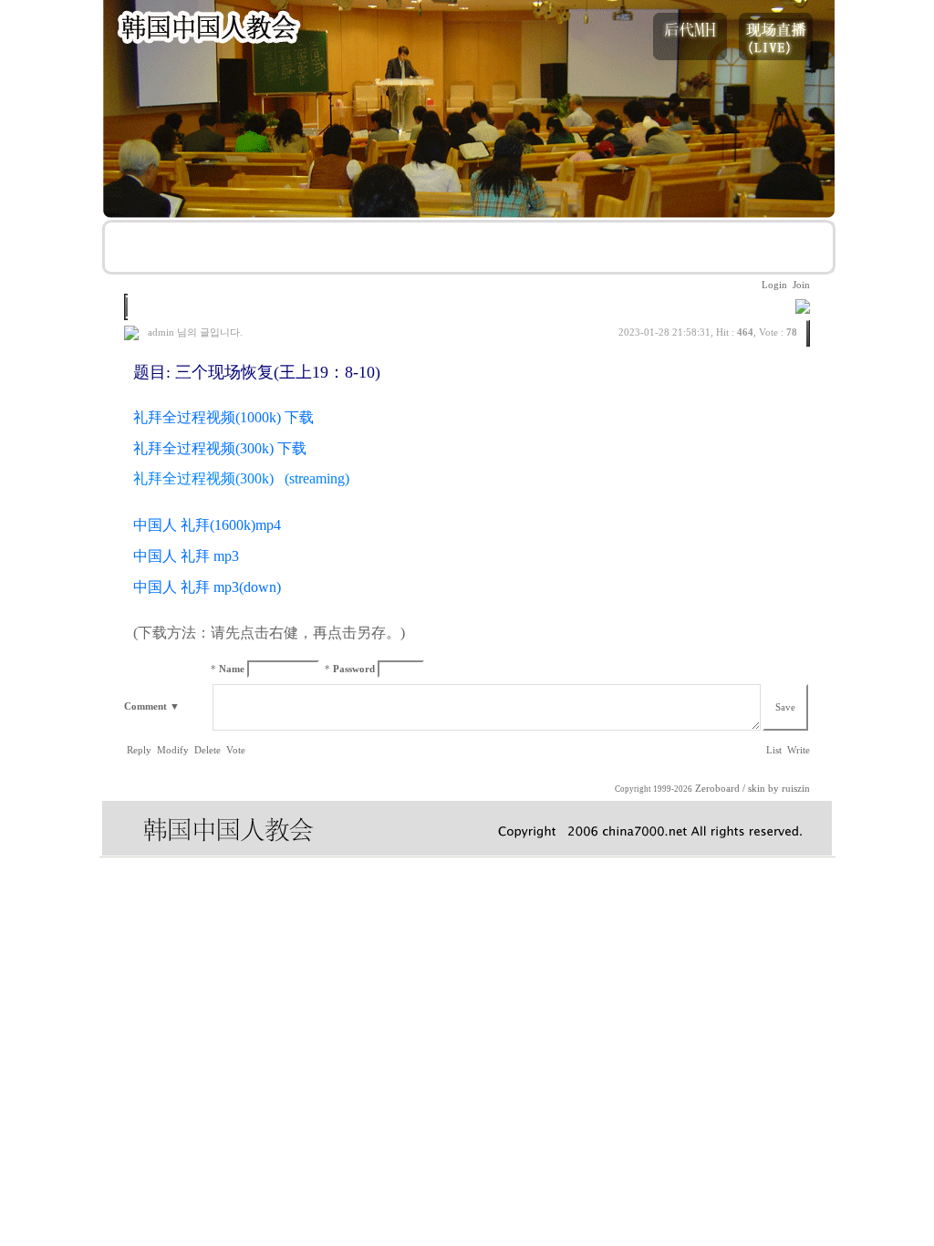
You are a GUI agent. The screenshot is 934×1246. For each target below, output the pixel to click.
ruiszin (796, 789)
